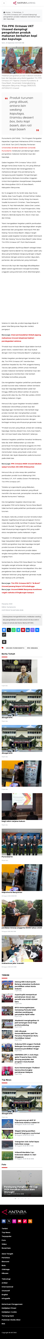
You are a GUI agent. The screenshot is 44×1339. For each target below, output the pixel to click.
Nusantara (6, 1248)
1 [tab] (15, 1198)
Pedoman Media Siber (11, 1320)
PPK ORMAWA (32, 648)
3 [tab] (22, 1198)
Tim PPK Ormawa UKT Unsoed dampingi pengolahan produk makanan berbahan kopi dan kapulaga (21, 17)
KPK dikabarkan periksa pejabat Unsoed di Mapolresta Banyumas (21, 891)
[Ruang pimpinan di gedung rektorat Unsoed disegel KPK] (22, 703)
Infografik (6, 1299)
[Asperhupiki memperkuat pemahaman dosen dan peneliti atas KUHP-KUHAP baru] (7, 998)
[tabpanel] (22, 1183)
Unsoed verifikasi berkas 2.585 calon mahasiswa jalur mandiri (18, 962)
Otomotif (6, 1291)
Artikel (4, 1283)
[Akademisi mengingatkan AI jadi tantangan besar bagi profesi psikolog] (7, 1024)
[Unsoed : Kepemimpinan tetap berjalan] (19, 671)
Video (4, 1244)
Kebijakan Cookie (9, 1312)
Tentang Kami (8, 1316)
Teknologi (6, 1279)
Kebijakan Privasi (9, 1308)
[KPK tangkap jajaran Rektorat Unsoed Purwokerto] (22, 842)
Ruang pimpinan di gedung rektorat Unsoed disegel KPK (22, 716)
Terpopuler (6, 1236)
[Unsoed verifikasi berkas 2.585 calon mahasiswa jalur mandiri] (22, 948)
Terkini (5, 1229)
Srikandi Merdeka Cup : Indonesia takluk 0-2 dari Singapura (25, 1154)
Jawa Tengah (7, 1254)
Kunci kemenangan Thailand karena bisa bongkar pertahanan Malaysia (27, 1070)
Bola (4, 1265)
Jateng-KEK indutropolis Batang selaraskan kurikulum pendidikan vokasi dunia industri (27, 985)
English (5, 1295)
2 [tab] (18, 1198)
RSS (3, 1324)
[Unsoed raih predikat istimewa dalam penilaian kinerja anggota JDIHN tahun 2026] (22, 913)
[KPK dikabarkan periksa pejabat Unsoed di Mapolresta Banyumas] (22, 877)
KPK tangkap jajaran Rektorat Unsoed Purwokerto (19, 855)
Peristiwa (17, 12)
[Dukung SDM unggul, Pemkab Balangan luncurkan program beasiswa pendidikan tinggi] (7, 1047)
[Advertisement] (22, 297)
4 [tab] (25, 1198)
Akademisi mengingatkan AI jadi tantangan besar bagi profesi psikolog (27, 1023)
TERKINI (5, 975)
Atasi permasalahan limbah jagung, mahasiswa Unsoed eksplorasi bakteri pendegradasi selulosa (21, 338)
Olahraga (5, 1269)
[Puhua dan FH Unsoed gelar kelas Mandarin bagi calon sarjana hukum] (22, 806)
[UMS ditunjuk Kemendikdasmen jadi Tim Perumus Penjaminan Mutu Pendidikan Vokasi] (7, 1034)
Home (8, 12)
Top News (6, 1080)
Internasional (7, 1287)
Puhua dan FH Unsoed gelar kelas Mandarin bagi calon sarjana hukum (21, 820)
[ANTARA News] (24, 3)
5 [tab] (29, 1198)
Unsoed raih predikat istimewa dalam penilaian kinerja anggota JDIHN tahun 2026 (22, 926)
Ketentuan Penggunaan (12, 1304)
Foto (4, 1165)
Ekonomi (5, 1262)
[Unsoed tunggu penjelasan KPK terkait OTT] (22, 773)
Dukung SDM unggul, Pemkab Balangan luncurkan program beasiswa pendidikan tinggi (28, 1046)
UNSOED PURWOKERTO (15, 648)
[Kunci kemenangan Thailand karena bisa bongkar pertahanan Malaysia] (7, 1071)
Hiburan (5, 1273)
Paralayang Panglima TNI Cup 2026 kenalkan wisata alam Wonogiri (21, 1189)
